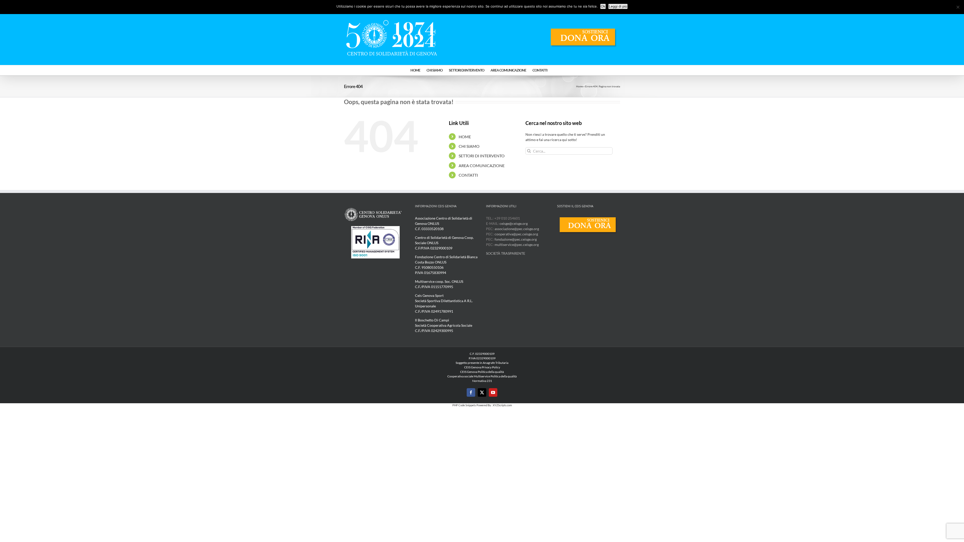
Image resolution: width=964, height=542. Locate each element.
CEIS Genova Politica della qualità (482, 372)
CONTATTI (468, 175)
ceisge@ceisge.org (514, 223)
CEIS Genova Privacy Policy (482, 367)
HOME (465, 136)
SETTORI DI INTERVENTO (482, 155)
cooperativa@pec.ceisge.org (516, 234)
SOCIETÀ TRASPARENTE (505, 253)
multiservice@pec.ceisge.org (517, 244)
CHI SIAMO (469, 146)
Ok (603, 6)
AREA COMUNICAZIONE (482, 165)
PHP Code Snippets (464, 405)
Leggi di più (618, 6)
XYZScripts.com (502, 405)
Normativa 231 (482, 381)
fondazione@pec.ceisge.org (516, 239)
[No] (957, 7)
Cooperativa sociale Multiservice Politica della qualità (482, 376)
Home (579, 86)
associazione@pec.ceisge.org (517, 229)
